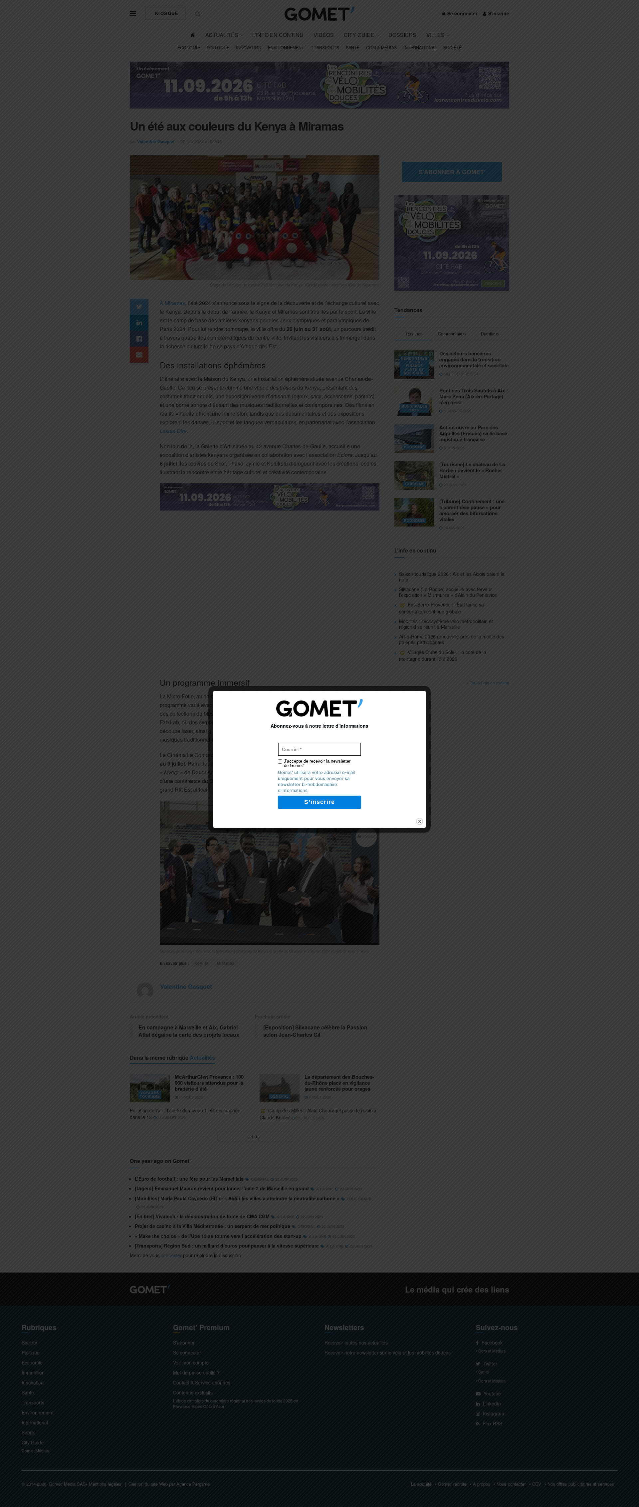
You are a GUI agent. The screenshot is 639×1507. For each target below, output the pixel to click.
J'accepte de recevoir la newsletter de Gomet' (317, 763)
